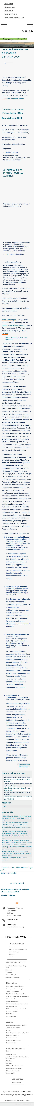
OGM (4, 806)
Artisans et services (11, 999)
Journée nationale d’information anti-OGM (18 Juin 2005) (18, 798)
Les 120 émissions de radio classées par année (16, 966)
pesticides (4, 860)
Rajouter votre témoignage (24, 765)
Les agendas (17, 1079)
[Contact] (26, 31)
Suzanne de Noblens (27, 1094)
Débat (23, 827)
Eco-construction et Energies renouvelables (17, 996)
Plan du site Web (15, 937)
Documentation (13, 947)
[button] (23, 31)
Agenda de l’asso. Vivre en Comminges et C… (16, 868)
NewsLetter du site (8, 873)
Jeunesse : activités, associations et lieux (17, 1003)
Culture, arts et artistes (12, 1001)
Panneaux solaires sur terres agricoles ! (16, 1025)
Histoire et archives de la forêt (13, 1068)
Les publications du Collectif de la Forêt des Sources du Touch (17, 1057)
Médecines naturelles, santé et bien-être (16, 1008)
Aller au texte (8, 3)
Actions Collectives (11, 1054)
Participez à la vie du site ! (23, 1104)
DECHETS (9, 1030)
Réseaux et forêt (10, 1073)
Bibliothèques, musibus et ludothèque (16, 994)
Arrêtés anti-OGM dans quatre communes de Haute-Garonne (18, 785)
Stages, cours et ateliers (12, 991)
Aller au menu (8, 10)
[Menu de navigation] (4, 25)
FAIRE (22, 325)
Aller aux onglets (9, 7)
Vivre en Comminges (20, 844)
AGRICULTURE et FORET (13, 1027)
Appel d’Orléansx (8, 895)
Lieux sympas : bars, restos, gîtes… (15, 989)
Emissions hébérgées (11, 975)
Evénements (12, 954)
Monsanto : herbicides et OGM (12, 858)
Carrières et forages (11, 1037)
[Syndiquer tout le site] (17, 903)
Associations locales (11, 1006)
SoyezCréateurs (15, 1095)
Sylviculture (9, 1063)
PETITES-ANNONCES (12, 1011)
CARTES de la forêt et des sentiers (15, 1065)
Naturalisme (9, 1060)
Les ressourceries (11, 1016)
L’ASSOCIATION (16, 943)
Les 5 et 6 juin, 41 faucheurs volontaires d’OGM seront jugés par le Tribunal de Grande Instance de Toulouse (15, 825)
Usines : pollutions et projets (13, 1040)
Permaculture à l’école (14, 952)
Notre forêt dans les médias (13, 1070)
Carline (5, 325)
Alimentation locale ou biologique (14, 986)
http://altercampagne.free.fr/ (13, 98)
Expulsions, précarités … (12, 1035)
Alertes (9, 1022)
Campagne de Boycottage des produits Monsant (17, 793)
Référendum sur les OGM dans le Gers (17, 777)
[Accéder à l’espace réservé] (31, 31)
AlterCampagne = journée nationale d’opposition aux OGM (15, 890)
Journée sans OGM (8, 851)
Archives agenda (16, 1082)
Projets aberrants (10, 1042)
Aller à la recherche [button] (10, 14)
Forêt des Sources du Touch (15, 1049)
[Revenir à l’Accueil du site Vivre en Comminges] (17, 39)
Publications (12, 957)
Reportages (9, 972)
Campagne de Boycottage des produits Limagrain (17, 780)
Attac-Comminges (9, 320)
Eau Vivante (14, 325)
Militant (27, 818)
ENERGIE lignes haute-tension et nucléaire (17, 1032)
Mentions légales (26, 1091)
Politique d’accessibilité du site (14, 18)
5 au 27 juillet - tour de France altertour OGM (17, 847)
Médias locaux (10, 1013)
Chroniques (9, 970)
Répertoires (11, 983)
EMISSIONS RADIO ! (15, 963)
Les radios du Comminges (12, 977)
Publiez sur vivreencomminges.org (18, 949)
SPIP (25, 1095)
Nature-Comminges (13, 337)
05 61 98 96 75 (12, 920)
